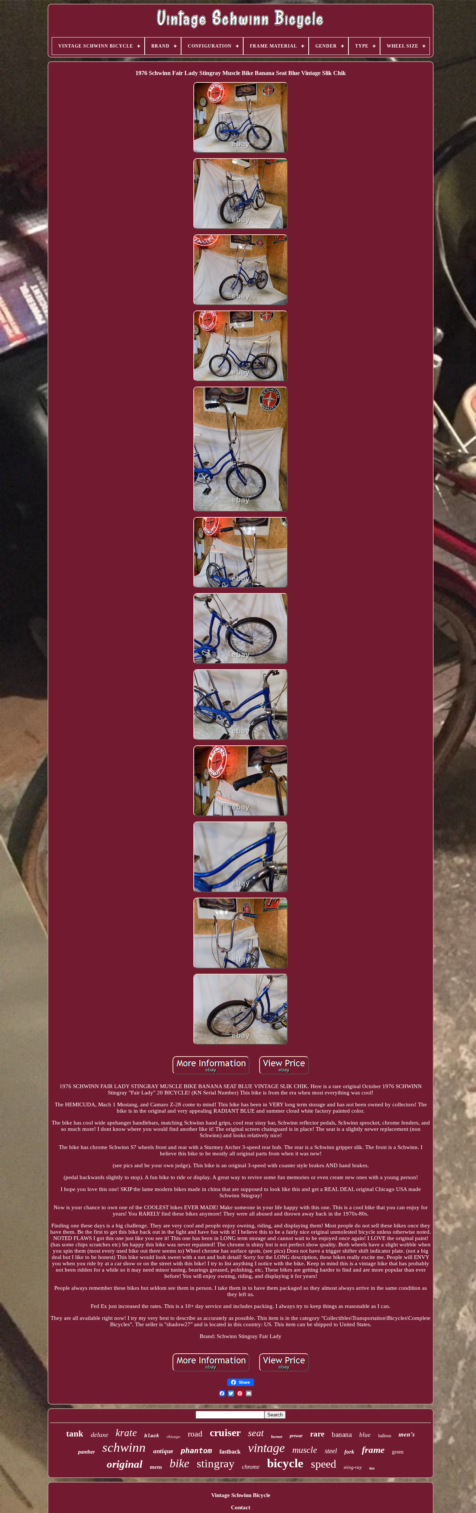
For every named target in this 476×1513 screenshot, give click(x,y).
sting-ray (353, 1467)
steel (331, 1451)
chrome (251, 1467)
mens (156, 1467)
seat (256, 1433)
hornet (276, 1436)
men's (407, 1434)
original (124, 1464)
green (397, 1452)
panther (86, 1452)
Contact (240, 1507)
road (195, 1433)
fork (349, 1452)
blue (365, 1434)
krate (126, 1432)
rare (317, 1433)
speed (323, 1464)
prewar (296, 1435)
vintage (266, 1448)
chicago (173, 1436)
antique (163, 1451)
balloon (384, 1435)
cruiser (225, 1432)
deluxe (99, 1434)
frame (373, 1450)
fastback (230, 1451)
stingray (216, 1463)
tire (371, 1468)
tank (74, 1433)
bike (179, 1463)
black (151, 1436)
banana (342, 1434)
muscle (304, 1450)
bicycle (285, 1463)
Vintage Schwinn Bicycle (240, 1495)
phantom (196, 1450)
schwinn (124, 1447)
